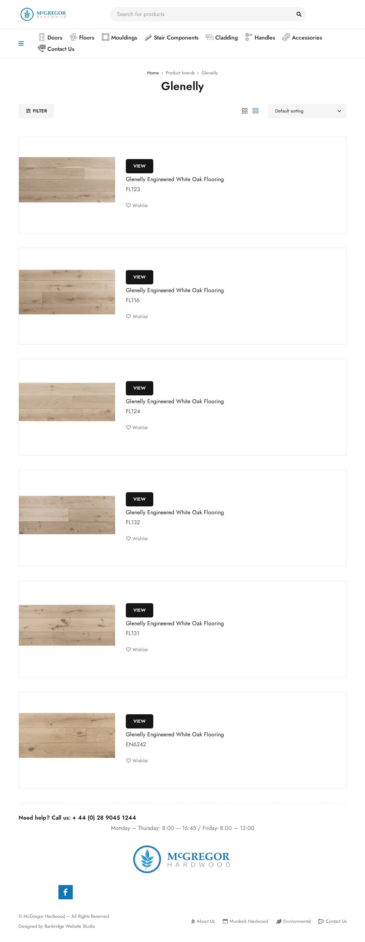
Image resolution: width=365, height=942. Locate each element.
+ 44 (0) (104, 818)
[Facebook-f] (65, 892)
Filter (40, 110)
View (139, 166)
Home (153, 72)
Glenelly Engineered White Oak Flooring (175, 179)
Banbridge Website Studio (70, 926)
